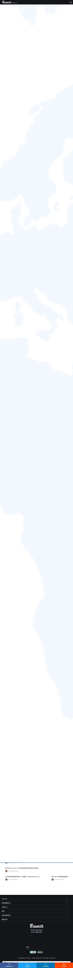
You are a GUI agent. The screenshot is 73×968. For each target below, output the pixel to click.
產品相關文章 (6, 903)
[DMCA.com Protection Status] (40, 952)
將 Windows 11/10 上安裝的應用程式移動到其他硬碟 (21, 868)
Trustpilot (30, 935)
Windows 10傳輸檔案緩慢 (59, 876)
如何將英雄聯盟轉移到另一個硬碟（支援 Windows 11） (22, 876)
